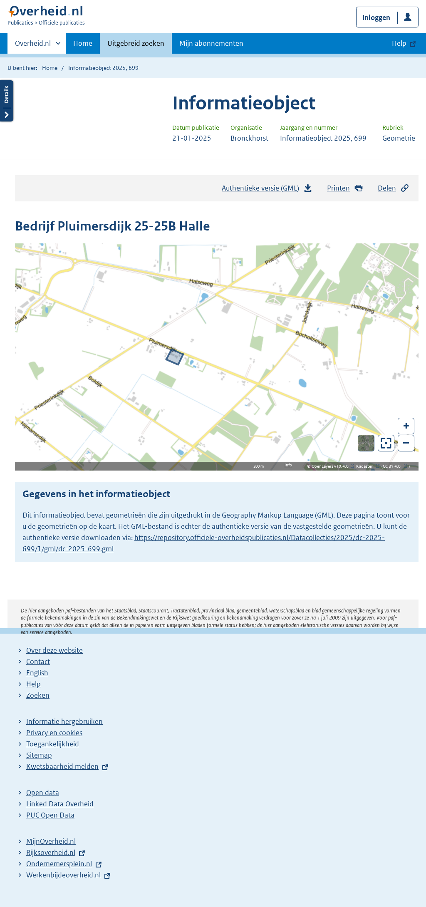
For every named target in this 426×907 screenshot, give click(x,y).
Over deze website (54, 650)
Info (288, 465)
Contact (38, 661)
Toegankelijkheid (52, 743)
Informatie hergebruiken (64, 721)
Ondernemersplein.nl (59, 863)
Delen (387, 188)
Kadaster (366, 466)
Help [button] (399, 43)
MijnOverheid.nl (51, 841)
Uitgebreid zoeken (135, 43)
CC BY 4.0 (394, 466)
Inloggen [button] (376, 17)
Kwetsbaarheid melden (62, 766)
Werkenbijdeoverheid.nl (63, 875)
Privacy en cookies (54, 732)
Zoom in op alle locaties (386, 443)
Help (33, 684)
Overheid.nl (33, 46)
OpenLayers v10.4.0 (332, 466)
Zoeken (38, 695)
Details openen (6, 100)
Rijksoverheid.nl (50, 852)
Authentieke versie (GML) (263, 190)
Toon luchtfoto (366, 443)
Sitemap (39, 755)
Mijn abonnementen (211, 43)
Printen (338, 188)
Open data (42, 792)
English (37, 672)
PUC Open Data (50, 815)
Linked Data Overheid (60, 803)
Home (82, 43)
